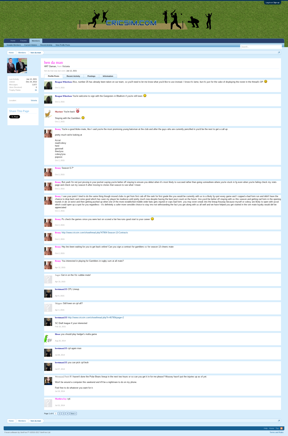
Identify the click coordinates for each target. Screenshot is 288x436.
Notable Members (14, 45)
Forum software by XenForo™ (27, 432)
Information (108, 76)
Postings (91, 76)
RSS (281, 428)
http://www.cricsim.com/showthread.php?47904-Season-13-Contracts (95, 232)
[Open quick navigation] (279, 52)
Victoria (34, 100)
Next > (73, 414)
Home (12, 41)
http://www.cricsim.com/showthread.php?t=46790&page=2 (96, 317)
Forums (23, 41)
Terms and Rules (277, 432)
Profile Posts (53, 76)
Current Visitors (30, 45)
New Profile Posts (63, 45)
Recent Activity (73, 76)
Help (266, 428)
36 (36, 90)
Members (36, 41)
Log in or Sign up (272, 2)
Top (277, 428)
